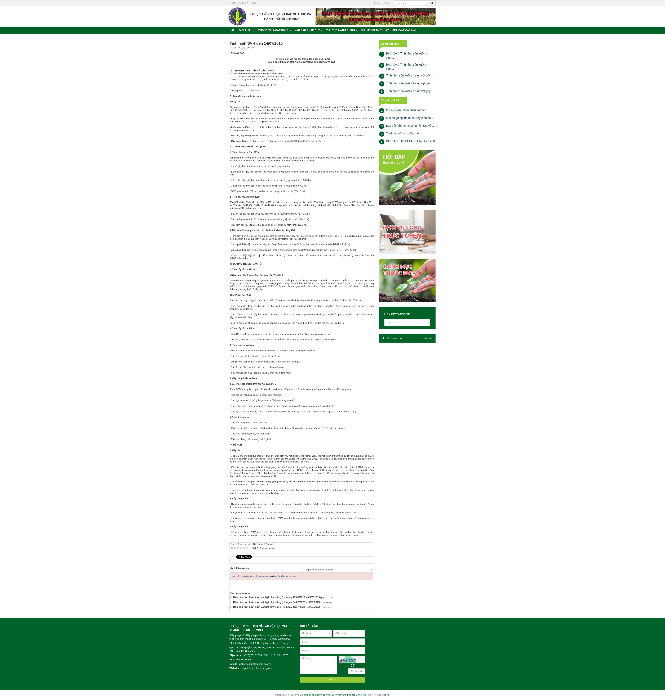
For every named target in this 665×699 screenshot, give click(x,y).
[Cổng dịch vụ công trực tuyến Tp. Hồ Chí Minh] (407, 232)
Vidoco (385, 694)
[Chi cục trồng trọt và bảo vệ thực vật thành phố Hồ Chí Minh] (237, 16)
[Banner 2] (407, 177)
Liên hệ (387, 3)
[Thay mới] (353, 665)
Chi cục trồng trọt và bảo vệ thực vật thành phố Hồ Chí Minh (333, 694)
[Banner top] (376, 16)
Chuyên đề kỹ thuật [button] (375, 30)
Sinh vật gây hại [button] (404, 30)
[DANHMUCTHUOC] (407, 280)
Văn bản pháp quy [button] (308, 30)
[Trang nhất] (233, 30)
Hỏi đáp (377, 3)
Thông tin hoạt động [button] (273, 30)
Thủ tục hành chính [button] (341, 30)
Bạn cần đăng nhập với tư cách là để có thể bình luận (264, 576)
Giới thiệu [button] (246, 30)
